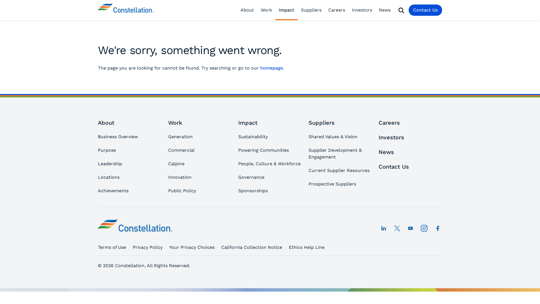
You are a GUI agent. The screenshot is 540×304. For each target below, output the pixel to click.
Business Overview (118, 136)
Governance (251, 177)
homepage (271, 68)
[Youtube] (410, 228)
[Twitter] (397, 228)
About (247, 10)
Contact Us (425, 10)
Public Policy (182, 190)
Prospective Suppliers (332, 184)
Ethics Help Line (307, 247)
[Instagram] (424, 228)
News (385, 10)
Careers (336, 10)
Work (266, 10)
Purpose (107, 150)
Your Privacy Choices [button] (192, 247)
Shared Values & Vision (333, 136)
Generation (180, 136)
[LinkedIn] (383, 228)
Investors (362, 10)
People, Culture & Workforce (269, 163)
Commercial (181, 150)
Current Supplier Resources (339, 170)
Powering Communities (263, 150)
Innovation (180, 177)
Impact (286, 10)
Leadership (110, 163)
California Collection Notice (251, 247)
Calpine (176, 163)
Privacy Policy (148, 247)
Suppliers (311, 10)
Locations (109, 177)
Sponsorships (253, 190)
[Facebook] (437, 228)
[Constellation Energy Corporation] (126, 10)
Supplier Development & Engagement (335, 153)
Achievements (113, 190)
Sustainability (253, 136)
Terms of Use (112, 247)
